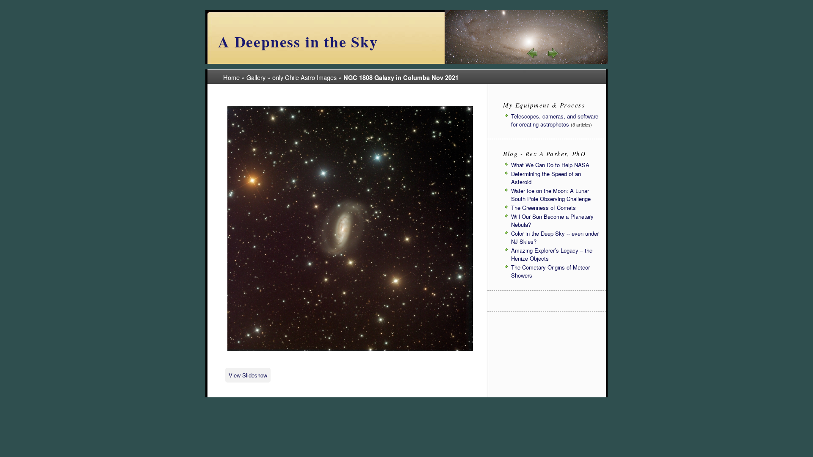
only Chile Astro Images (304, 77)
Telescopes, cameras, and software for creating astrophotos (554, 120)
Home (231, 77)
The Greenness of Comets (543, 208)
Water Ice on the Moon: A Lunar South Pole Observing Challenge (551, 195)
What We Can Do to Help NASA (550, 165)
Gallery (255, 77)
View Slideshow (248, 375)
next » (553, 53)
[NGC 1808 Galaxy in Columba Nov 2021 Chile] (350, 349)
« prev (532, 53)
